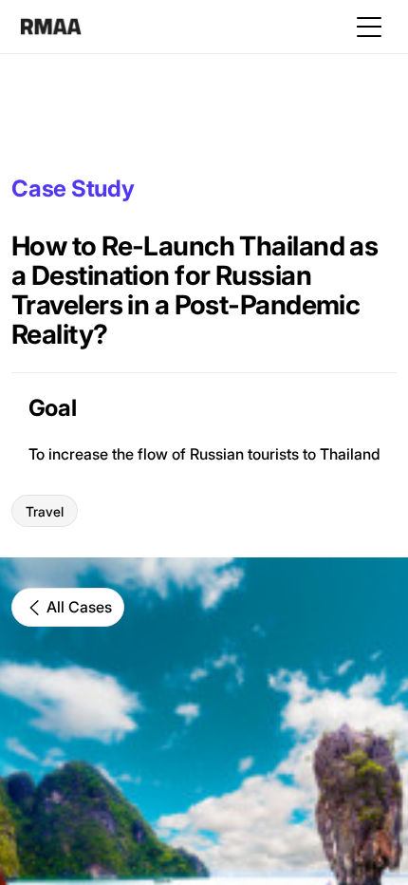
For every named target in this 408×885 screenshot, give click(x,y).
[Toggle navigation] (369, 26)
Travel (45, 511)
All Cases (79, 606)
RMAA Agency (50, 26)
